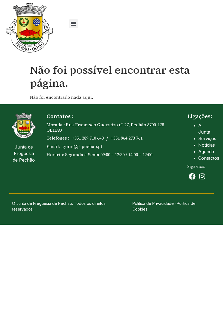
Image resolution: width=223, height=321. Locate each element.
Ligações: (199, 116)
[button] (73, 23)
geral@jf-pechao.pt (82, 146)
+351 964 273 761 (127, 138)
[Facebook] (192, 176)
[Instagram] (202, 176)
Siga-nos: (196, 166)
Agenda (206, 151)
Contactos (208, 158)
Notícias (206, 145)
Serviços (207, 138)
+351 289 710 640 (88, 138)
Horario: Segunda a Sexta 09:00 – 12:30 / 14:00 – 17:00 (99, 155)
